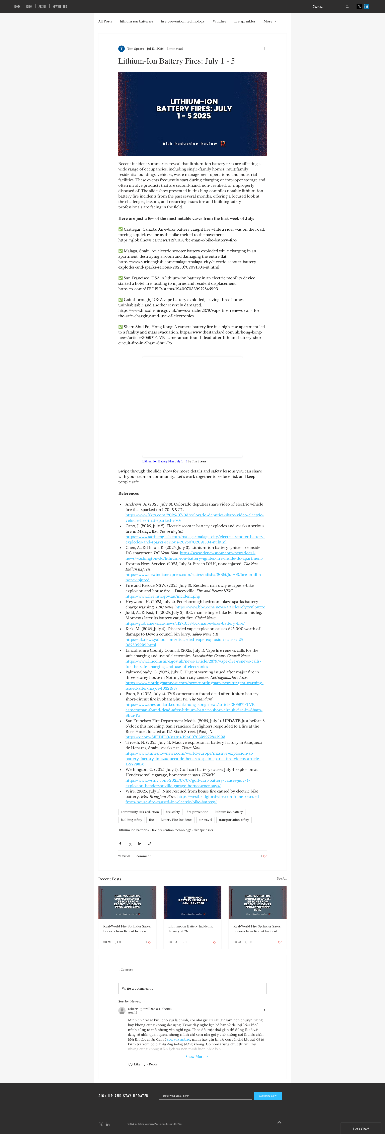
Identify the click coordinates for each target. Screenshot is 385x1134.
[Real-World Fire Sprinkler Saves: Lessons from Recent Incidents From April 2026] (127, 902)
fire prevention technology (183, 21)
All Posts (105, 21)
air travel (205, 820)
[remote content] (192, 407)
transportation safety (234, 820)
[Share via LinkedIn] (140, 844)
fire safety (173, 812)
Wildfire (219, 21)
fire (151, 820)
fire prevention (198, 812)
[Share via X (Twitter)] (130, 844)
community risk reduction (140, 812)
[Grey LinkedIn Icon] (107, 1124)
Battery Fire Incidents (176, 820)
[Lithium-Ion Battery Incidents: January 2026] (193, 902)
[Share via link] (150, 844)
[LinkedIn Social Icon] (366, 6)
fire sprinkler (244, 21)
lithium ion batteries (136, 21)
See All (282, 878)
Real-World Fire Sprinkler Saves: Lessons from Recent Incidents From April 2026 (127, 928)
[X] (359, 6)
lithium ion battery (229, 812)
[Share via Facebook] (120, 844)
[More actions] (264, 48)
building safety (131, 820)
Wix (179, 1124)
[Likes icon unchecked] (130, 1064)
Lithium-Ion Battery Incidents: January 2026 (190, 928)
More (267, 21)
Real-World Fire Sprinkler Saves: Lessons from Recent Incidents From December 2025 (257, 928)
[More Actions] (264, 1010)
